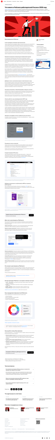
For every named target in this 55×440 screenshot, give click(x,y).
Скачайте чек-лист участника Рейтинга (11, 289)
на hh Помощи (25, 325)
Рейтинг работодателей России (10, 9)
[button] (52, 1)
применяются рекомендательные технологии (22, 431)
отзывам (11, 259)
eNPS (26, 186)
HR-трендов (24, 157)
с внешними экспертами (22, 74)
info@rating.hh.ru (24, 326)
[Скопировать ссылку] (19, 389)
